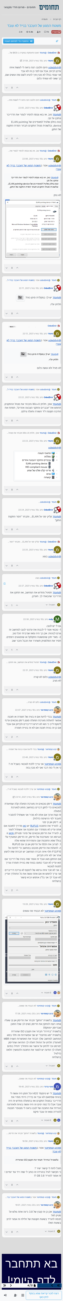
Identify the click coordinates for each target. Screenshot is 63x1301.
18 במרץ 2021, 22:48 (32, 757)
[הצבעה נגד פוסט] (6, 87)
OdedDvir (52, 52)
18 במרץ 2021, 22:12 (32, 333)
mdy (51, 619)
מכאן (11, 833)
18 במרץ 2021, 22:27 (28, 585)
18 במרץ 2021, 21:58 (32, 60)
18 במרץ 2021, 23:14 (24, 797)
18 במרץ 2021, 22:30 (33, 619)
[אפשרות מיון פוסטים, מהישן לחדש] (57, 41)
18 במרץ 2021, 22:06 (32, 158)
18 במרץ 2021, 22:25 (32, 549)
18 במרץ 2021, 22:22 (28, 397)
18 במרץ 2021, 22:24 (28, 510)
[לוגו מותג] (49, 7)
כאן (24, 825)
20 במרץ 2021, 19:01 (24, 1205)
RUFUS (34, 825)
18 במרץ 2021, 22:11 (28, 288)
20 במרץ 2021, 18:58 (32, 1141)
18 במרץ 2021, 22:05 (28, 108)
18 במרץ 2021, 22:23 (32, 441)
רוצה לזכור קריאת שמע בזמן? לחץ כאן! (44, 1295)
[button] (23, 1295)
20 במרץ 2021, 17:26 (24, 1013)
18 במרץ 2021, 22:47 (24, 710)
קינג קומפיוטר (47, 710)
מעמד (50, 60)
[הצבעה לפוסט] (17, 87)
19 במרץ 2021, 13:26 (32, 904)
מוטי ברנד (48, 1086)
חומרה (55, 32)
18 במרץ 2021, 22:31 (32, 670)
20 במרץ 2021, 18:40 (28, 1086)
